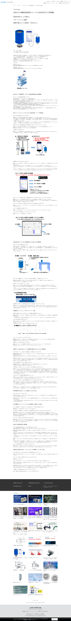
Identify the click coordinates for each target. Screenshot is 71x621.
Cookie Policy (29, 619)
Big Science (32, 602)
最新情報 (60, 2)
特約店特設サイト (54, 1)
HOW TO (48, 2)
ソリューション (52, 2)
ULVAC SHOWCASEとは (65, 2)
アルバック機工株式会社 (41, 613)
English (64, 1)
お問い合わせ (58, 1)
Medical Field (43, 602)
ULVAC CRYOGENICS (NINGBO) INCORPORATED (30, 615)
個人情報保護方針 (25, 619)
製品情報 (45, 2)
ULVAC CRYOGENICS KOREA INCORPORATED (41, 615)
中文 (67, 1)
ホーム (14, 5)
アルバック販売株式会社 (28, 614)
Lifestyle (36, 602)
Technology (24, 5)
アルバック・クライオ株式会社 (34, 613)
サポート (57, 2)
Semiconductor (28, 602)
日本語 (62, 1)
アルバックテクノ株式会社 (35, 614)
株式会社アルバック (49, 1)
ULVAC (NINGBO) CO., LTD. (41, 614)
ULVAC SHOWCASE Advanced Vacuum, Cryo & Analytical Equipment (35, 608)
